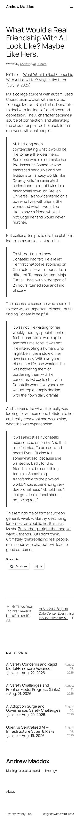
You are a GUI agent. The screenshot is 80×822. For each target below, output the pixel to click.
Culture (41, 64)
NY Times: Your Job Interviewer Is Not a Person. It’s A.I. (19, 613)
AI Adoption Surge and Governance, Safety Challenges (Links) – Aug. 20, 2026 (33, 710)
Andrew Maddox (20, 6)
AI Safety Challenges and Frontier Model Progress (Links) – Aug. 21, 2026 (33, 689)
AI (34, 64)
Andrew (25, 64)
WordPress (67, 814)
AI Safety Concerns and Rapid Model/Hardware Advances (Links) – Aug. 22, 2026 (31, 668)
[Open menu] (71, 6)
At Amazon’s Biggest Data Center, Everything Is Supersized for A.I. (56, 613)
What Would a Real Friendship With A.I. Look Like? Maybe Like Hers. (39, 77)
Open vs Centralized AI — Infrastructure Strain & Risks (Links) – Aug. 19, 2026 (30, 731)
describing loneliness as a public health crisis (36, 521)
